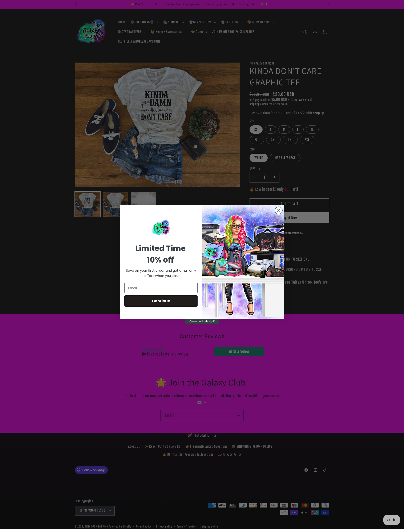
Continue (161, 300)
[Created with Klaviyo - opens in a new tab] (202, 321)
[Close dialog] (278, 210)
